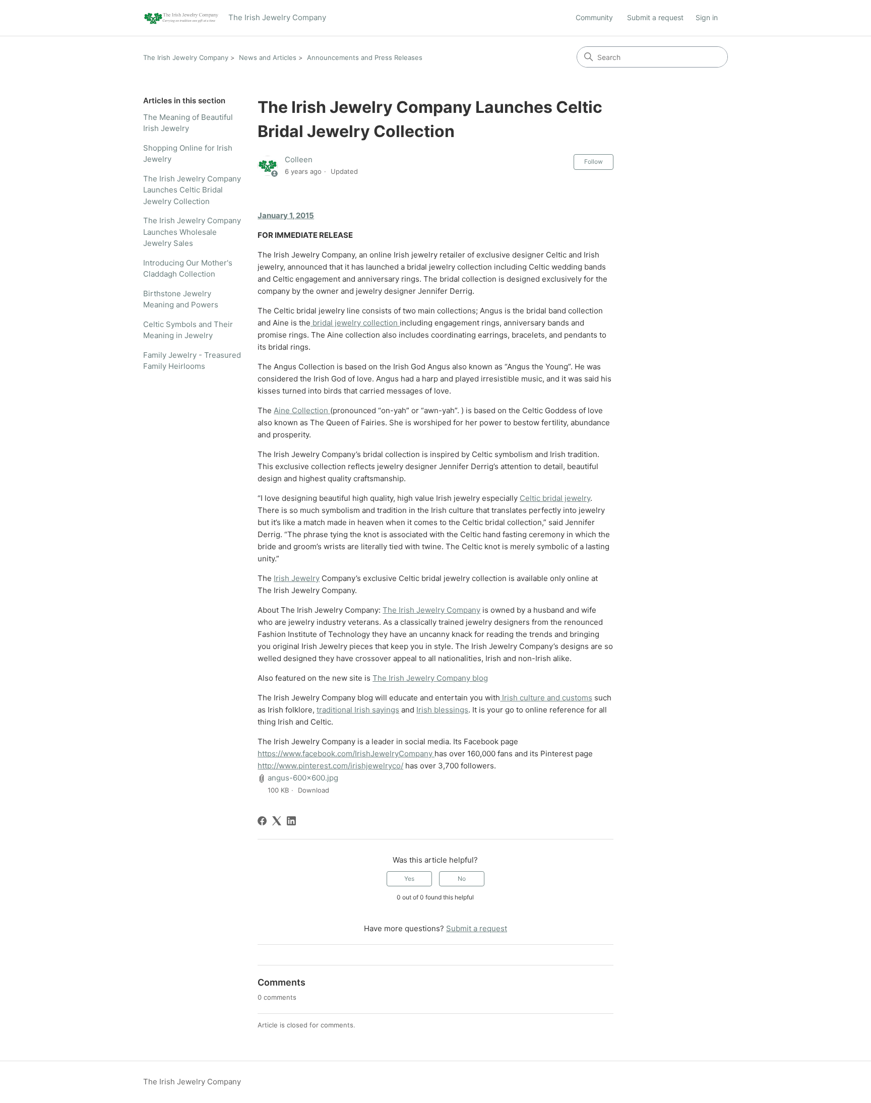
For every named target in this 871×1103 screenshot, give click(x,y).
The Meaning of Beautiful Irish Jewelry (188, 123)
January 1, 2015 (286, 215)
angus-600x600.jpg (303, 778)
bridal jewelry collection (355, 323)
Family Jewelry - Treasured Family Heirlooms (192, 360)
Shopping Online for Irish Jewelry (187, 153)
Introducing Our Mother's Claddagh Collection (187, 268)
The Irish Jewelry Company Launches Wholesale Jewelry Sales (192, 232)
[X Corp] (276, 820)
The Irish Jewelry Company (185, 57)
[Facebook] (262, 820)
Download (313, 790)
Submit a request (655, 17)
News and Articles (267, 57)
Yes (409, 878)
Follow (593, 161)
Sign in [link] (707, 17)
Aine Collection (302, 410)
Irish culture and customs (546, 697)
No (462, 878)
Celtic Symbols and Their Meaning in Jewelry (188, 330)
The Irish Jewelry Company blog (430, 678)
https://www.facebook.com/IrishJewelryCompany (346, 753)
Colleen (299, 159)
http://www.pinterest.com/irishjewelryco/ (330, 765)
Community (594, 17)
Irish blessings (442, 710)
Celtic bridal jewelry (555, 498)
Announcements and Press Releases (364, 57)
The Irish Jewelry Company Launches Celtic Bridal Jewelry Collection (192, 190)
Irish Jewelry (297, 578)
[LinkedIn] (291, 820)
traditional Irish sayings (358, 710)
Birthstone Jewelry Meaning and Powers (180, 299)
